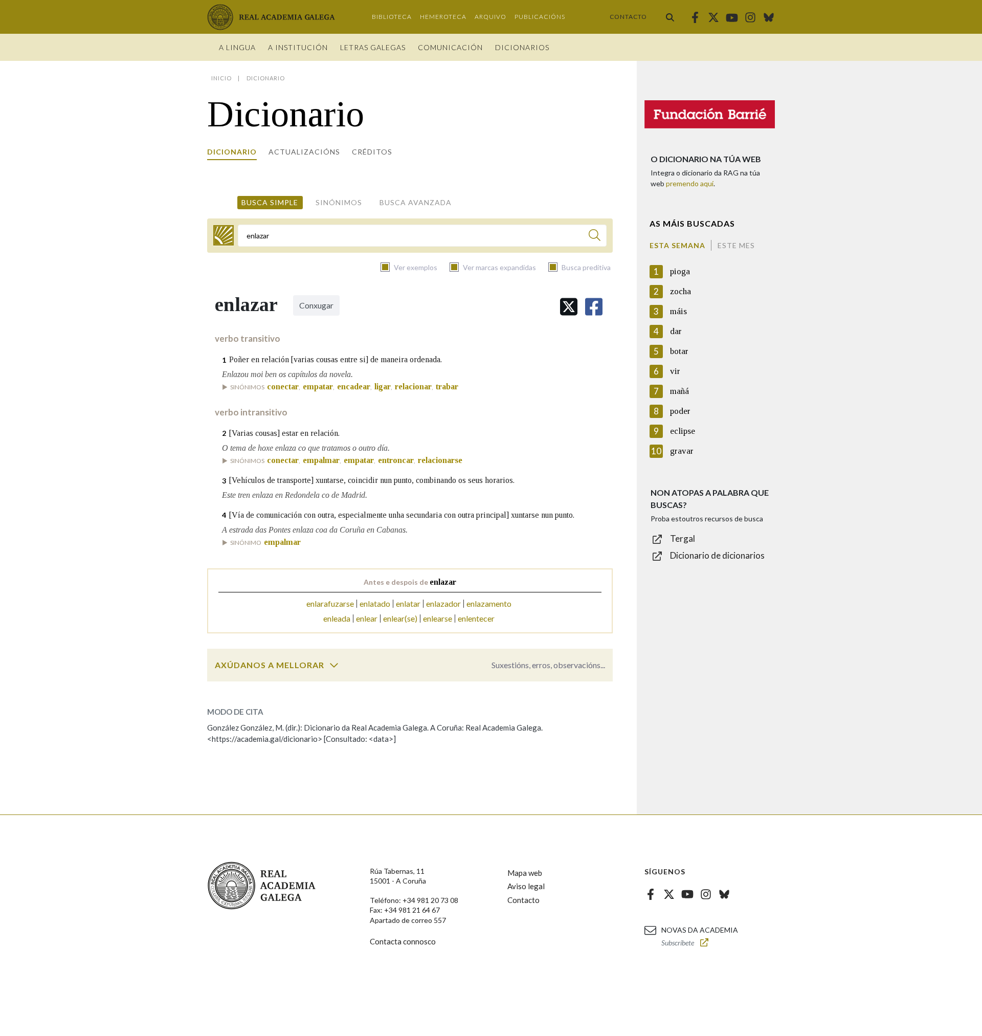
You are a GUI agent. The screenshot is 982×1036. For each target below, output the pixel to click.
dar (676, 331)
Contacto (628, 16)
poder (680, 411)
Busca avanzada (416, 202)
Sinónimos (339, 202)
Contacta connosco (403, 941)
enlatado (375, 603)
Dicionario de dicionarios (717, 555)
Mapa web (524, 872)
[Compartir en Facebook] (593, 307)
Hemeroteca (443, 16)
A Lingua (237, 47)
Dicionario (232, 151)
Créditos (372, 151)
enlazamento (488, 603)
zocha (680, 291)
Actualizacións (304, 151)
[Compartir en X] (568, 307)
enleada (336, 618)
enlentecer (476, 618)
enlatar (408, 603)
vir (675, 371)
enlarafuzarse (330, 603)
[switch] (334, 665)
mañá (679, 391)
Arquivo (490, 16)
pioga (680, 271)
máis (678, 311)
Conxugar (316, 305)
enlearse (437, 618)
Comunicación (450, 47)
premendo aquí (689, 183)
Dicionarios (522, 47)
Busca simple (269, 202)
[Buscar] (670, 17)
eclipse (682, 431)
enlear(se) (400, 618)
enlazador (443, 603)
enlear (366, 618)
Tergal (682, 538)
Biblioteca (392, 16)
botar (679, 351)
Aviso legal (526, 886)
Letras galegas (373, 47)
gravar (682, 451)
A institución (298, 47)
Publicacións (540, 16)
